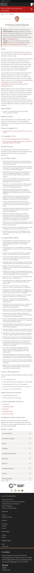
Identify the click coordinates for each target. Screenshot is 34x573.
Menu (4, 4)
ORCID (20, 44)
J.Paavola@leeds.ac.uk (12, 39)
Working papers (7, 478)
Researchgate (14, 44)
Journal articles (7, 433)
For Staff (4, 526)
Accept (5, 565)
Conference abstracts (9, 453)
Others (4, 473)
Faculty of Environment (7, 499)
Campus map (5, 546)
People (7, 14)
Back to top (4, 481)
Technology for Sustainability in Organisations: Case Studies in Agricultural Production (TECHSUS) (18, 142)
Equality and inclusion (7, 517)
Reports (4, 463)
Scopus (25, 44)
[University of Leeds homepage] (32, 4)
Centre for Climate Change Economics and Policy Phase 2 (16, 139)
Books (4, 443)
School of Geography (7, 506)
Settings (4, 567)
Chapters (5, 448)
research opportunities (15, 424)
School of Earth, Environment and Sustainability (13, 502)
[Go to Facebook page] (12, 491)
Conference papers (8, 438)
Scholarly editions (8, 468)
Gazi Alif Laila (6, 404)
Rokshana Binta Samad (8, 406)
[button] (31, 9)
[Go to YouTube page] (22, 491)
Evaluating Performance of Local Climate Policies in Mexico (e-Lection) (18, 131)
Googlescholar (6, 44)
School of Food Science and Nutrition (11, 504)
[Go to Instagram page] (15, 491)
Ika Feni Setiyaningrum (8, 414)
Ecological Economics (6, 86)
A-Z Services (5, 524)
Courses (4, 515)
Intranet (4, 528)
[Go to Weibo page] (19, 491)
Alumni (3, 544)
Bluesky (22, 43)
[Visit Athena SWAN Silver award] (13, 486)
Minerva (4, 537)
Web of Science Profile (13, 43)
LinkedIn (27, 43)
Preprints (5, 458)
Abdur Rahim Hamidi (8, 411)
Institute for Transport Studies (9, 508)
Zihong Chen (6, 409)
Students (4, 535)
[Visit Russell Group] (21, 486)
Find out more (6, 570)
